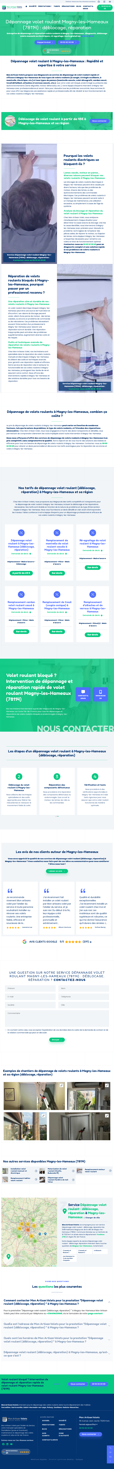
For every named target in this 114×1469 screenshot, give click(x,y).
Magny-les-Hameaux (82, 1246)
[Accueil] (26, 6)
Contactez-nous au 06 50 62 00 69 (29, 260)
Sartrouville (17, 1407)
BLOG (78, 6)
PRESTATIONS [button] (44, 6)
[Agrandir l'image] (61, 1085)
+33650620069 (54, 1313)
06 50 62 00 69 (106, 7)
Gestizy (70, 1459)
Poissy (50, 1407)
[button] (19, 1236)
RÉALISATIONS (68, 6)
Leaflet (54, 1266)
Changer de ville (92, 1217)
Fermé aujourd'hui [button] (87, 1424)
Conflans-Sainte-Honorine (66, 1407)
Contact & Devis (83, 697)
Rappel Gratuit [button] (44, 42)
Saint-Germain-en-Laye (34, 1407)
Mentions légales (39, 1459)
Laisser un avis (56, 871)
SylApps (79, 1459)
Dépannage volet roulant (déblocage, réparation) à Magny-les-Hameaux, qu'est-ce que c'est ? (56, 1353)
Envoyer (55, 1039)
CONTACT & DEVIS (88, 7)
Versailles (6, 1407)
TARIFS (57, 6)
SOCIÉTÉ (32, 6)
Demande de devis (19, 553)
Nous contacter (99, 121)
